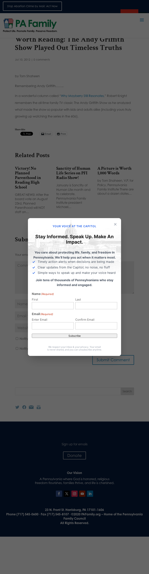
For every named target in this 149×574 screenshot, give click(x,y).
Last (78, 299)
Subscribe (74, 335)
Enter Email (39, 319)
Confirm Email (84, 319)
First (35, 299)
